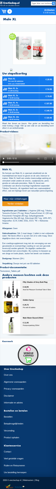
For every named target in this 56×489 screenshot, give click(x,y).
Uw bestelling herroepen (15, 472)
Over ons (8, 375)
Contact (7, 452)
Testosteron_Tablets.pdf (10, 271)
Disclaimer (9, 396)
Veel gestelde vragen (13, 458)
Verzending (9, 431)
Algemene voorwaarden (15, 382)
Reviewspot (19, 486)
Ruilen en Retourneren (14, 465)
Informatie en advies (13, 403)
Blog (37, 480)
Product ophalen (11, 437)
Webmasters (28, 480)
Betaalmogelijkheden (13, 424)
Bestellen (8, 417)
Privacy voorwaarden (14, 389)
